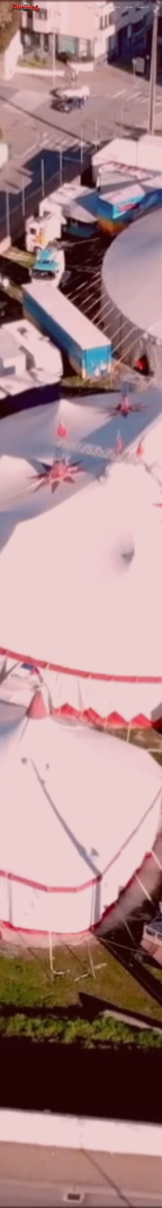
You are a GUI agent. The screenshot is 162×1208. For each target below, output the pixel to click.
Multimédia (114, 7)
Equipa (128, 7)
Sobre (100, 7)
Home (89, 7)
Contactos (143, 7)
